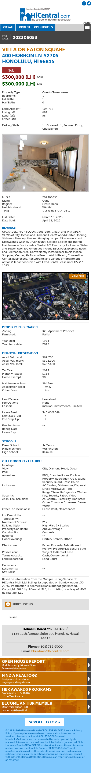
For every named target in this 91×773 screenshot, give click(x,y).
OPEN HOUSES (43, 27)
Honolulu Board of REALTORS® (39, 730)
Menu (87, 22)
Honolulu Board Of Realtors (45, 14)
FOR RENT (24, 27)
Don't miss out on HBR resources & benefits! (27, 706)
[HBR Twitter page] (89, 3)
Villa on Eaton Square (33, 49)
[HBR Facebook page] (84, 3)
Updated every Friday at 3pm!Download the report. (23, 664)
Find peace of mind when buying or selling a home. (19, 678)
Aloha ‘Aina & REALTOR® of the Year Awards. (27, 692)
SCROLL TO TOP (43, 722)
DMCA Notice (65, 730)
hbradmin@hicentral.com (50, 651)
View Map (78, 276)
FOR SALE (8, 27)
